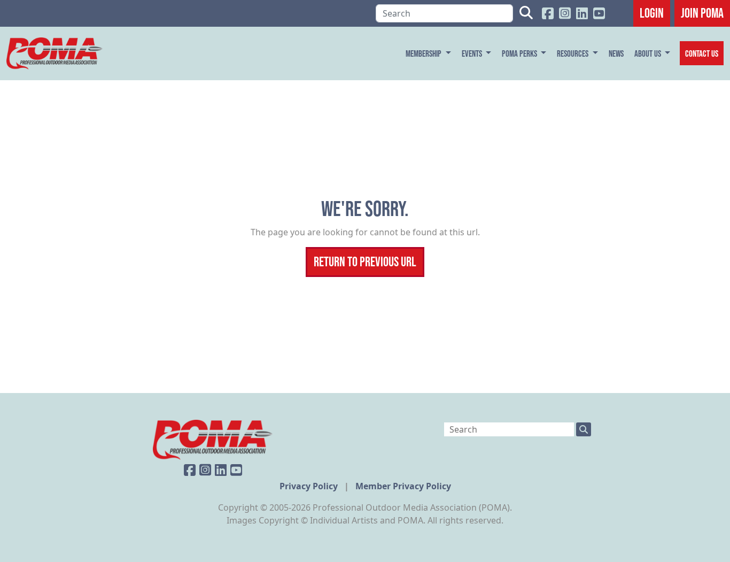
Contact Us (701, 53)
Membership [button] (424, 53)
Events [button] (473, 53)
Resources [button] (573, 53)
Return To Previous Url (365, 261)
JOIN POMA (702, 12)
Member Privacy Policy (403, 486)
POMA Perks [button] (520, 53)
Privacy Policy (309, 486)
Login (652, 12)
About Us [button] (648, 53)
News (616, 53)
